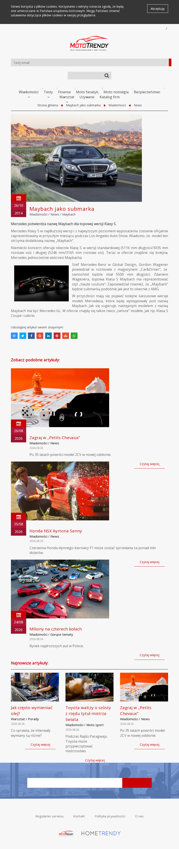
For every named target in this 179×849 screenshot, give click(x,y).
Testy (48, 92)
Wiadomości (28, 92)
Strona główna (47, 105)
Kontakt (79, 816)
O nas (139, 816)
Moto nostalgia (116, 92)
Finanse (64, 92)
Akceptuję (158, 9)
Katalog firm (110, 97)
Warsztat (66, 97)
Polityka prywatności (110, 816)
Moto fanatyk (87, 92)
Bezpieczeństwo (147, 92)
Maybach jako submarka (83, 105)
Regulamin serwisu (49, 816)
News (138, 105)
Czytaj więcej (149, 464)
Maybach (69, 214)
